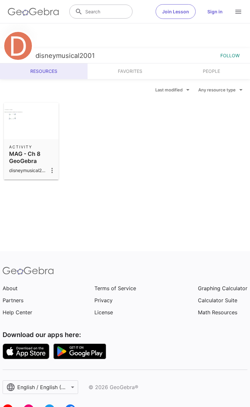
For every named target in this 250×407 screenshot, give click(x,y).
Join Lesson (175, 11)
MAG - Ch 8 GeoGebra (24, 157)
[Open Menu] (238, 12)
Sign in (215, 11)
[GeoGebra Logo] (33, 12)
